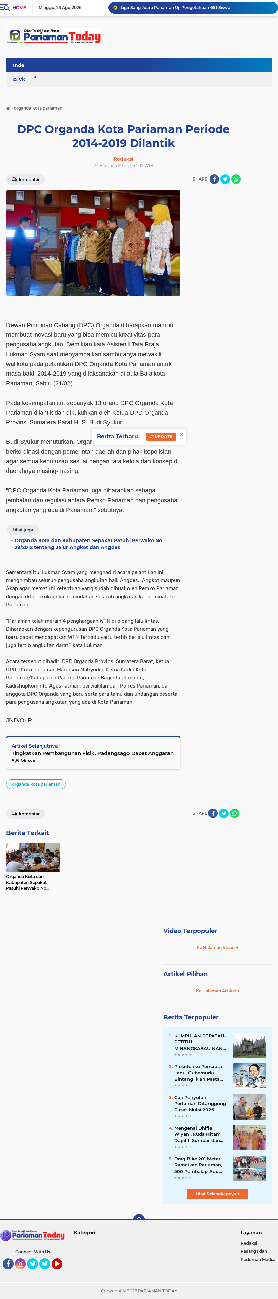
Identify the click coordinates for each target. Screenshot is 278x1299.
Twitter (35, 1272)
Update (163, 436)
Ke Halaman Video (216, 947)
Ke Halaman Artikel (216, 990)
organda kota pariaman (36, 784)
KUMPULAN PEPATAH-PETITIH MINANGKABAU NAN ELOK (200, 1042)
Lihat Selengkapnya (216, 1193)
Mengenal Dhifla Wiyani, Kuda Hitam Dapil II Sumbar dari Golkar (197, 1134)
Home (19, 8)
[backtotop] (139, 1220)
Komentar (29, 813)
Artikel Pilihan (185, 974)
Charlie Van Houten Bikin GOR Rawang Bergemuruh (174, 7)
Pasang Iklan (254, 1251)
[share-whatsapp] (236, 179)
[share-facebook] (214, 179)
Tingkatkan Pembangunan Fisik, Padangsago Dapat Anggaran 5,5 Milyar (93, 757)
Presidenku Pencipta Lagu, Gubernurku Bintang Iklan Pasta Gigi (198, 1073)
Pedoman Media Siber (259, 1259)
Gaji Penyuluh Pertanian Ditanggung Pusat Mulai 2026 (200, 1103)
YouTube (62, 1272)
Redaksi (249, 1243)
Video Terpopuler (190, 931)
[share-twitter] (225, 179)
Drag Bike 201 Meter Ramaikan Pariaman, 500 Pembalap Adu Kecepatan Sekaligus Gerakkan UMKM (198, 1165)
